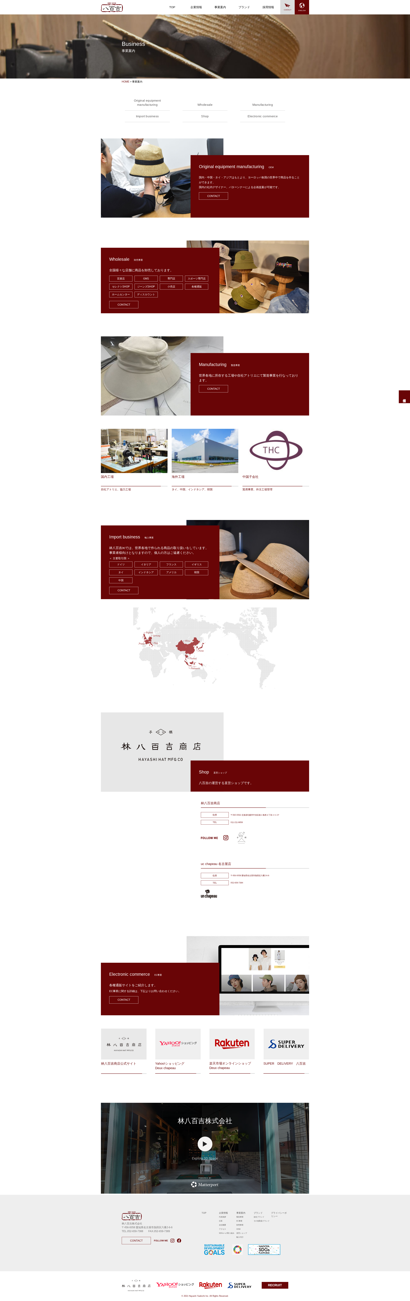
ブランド (244, 7)
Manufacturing (262, 104)
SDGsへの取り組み (226, 1233)
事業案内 (220, 7)
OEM (238, 1229)
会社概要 (222, 1225)
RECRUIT (275, 1285)
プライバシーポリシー (279, 1215)
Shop (205, 116)
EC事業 (239, 1221)
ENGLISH (302, 10)
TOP (172, 7)
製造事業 (239, 1217)
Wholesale (205, 104)
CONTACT (287, 10)
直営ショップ (241, 1233)
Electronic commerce (263, 116)
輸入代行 (239, 1237)
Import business (147, 116)
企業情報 (196, 7)
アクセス (222, 1229)
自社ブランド (259, 1217)
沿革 (220, 1221)
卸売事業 (239, 1225)
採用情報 (268, 7)
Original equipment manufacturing (147, 103)
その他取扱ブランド (262, 1221)
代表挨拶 (222, 1217)
